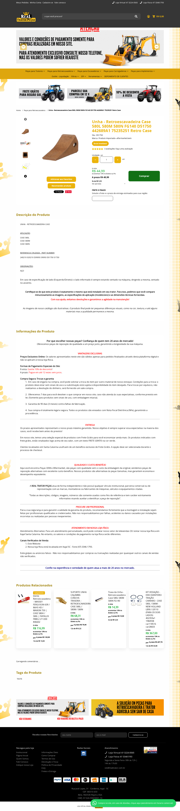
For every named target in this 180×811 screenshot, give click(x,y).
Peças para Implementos (142, 71)
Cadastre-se (48, 2)
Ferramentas (94, 76)
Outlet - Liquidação (60, 76)
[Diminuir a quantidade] (95, 160)
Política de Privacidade (52, 765)
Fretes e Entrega (49, 771)
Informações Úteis (50, 752)
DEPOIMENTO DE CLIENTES (116, 76)
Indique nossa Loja (24, 765)
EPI (82, 76)
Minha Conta (35, 2)
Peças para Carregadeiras (115, 71)
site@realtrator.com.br (115, 767)
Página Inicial (22, 755)
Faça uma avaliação (124, 148)
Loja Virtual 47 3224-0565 (126, 2)
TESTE (19, 679)
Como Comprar (48, 755)
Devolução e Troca (50, 761)
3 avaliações (109, 148)
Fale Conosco (22, 761)
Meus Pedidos (22, 2)
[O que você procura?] (136, 16)
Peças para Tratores (34, 71)
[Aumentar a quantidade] (117, 160)
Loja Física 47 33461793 (153, 2)
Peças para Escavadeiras (88, 71)
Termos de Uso (48, 758)
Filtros (74, 76)
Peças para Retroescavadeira (60, 71)
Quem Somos (22, 758)
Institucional (21, 752)
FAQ (43, 768)
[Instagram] (83, 753)
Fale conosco (60, 2)
